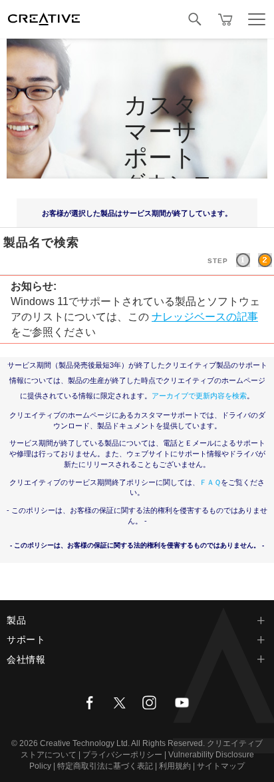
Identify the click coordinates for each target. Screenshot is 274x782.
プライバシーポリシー (122, 754)
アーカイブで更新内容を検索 (199, 396)
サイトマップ (221, 766)
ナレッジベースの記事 (205, 316)
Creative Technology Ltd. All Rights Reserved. (122, 743)
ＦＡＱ (210, 482)
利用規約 (175, 766)
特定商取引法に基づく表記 (105, 766)
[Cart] (225, 19)
